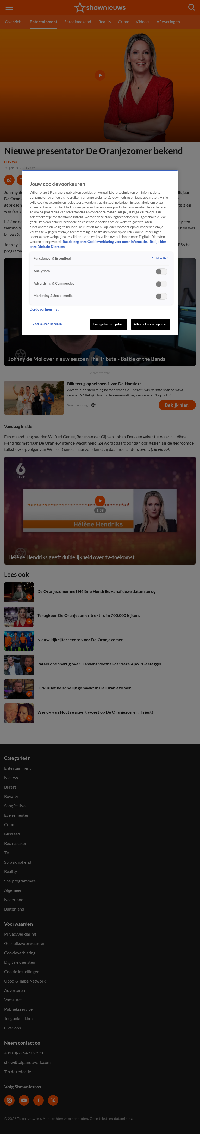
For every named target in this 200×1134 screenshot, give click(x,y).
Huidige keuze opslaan (108, 324)
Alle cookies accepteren (150, 324)
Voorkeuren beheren (47, 323)
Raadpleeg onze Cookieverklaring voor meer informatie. (105, 242)
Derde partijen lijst (44, 309)
